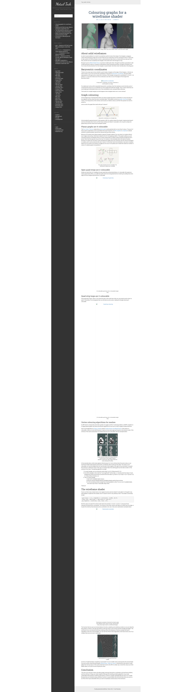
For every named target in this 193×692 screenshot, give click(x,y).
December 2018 (59, 78)
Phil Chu (57, 56)
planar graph (103, 129)
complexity (124, 130)
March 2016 (58, 99)
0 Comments (116, 19)
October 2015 (58, 107)
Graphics (57, 114)
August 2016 (58, 92)
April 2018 (57, 83)
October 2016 (58, 89)
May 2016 (57, 96)
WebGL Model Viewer (95, 62)
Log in (56, 127)
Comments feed (59, 130)
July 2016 (57, 93)
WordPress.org (58, 131)
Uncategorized (58, 119)
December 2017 (59, 87)
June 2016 (57, 95)
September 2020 (59, 72)
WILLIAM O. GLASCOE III (60, 60)
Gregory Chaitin (97, 428)
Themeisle (118, 689)
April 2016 (57, 98)
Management (58, 116)
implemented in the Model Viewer (113, 428)
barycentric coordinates (117, 73)
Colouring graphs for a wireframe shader (107, 14)
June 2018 (57, 81)
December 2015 (59, 104)
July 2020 (57, 74)
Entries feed (58, 128)
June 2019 (57, 77)
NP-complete (118, 130)
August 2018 (58, 80)
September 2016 (59, 90)
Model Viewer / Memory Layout (108, 663)
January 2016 (58, 102)
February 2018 (58, 84)
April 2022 (57, 71)
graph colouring (123, 99)
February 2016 (58, 101)
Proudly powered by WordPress (100, 689)
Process (57, 117)
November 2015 (59, 105)
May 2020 (57, 75)
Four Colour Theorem (88, 129)
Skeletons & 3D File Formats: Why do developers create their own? (64, 47)
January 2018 (58, 86)
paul (56, 45)
